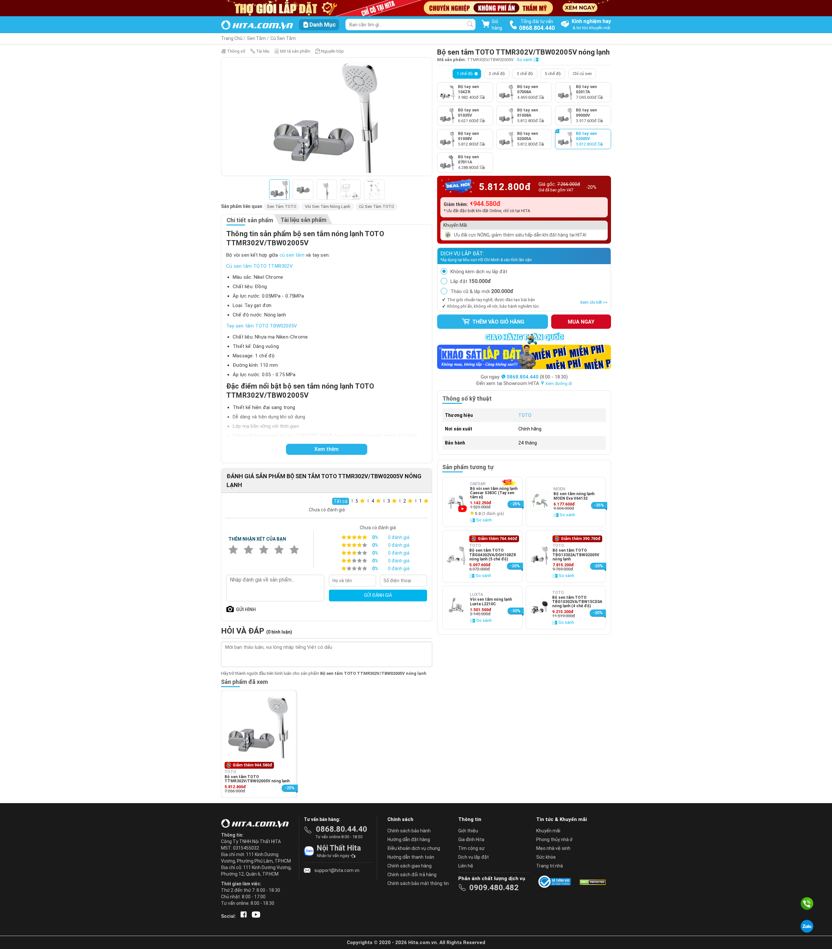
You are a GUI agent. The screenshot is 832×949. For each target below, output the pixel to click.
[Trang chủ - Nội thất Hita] (256, 824)
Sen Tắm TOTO (281, 206)
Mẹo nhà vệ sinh (553, 848)
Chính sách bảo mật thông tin (418, 883)
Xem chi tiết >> (593, 302)
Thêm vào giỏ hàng (497, 322)
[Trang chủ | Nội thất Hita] (257, 25)
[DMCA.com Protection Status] (592, 882)
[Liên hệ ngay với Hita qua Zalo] (807, 926)
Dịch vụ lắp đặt (473, 857)
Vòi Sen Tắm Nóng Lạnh (327, 206)
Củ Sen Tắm (283, 38)
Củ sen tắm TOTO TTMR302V (259, 266)
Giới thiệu (468, 830)
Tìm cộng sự (471, 848)
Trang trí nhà (549, 865)
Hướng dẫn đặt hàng (408, 839)
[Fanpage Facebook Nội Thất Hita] (242, 916)
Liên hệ (465, 865)
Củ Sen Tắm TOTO (376, 206)
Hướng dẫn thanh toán (410, 857)
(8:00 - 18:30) (537, 377)
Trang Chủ (231, 38)
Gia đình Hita (471, 839)
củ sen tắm (292, 255)
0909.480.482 (494, 887)
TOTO (524, 415)
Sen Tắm (256, 38)
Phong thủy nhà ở (554, 839)
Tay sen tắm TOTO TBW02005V (261, 326)
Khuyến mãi (548, 830)
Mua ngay (581, 322)
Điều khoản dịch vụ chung (413, 848)
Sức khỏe (546, 857)
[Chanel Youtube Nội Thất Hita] (255, 916)
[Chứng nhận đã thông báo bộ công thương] (555, 881)
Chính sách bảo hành (409, 830)
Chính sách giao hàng (409, 865)
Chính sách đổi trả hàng (411, 874)
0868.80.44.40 (341, 829)
